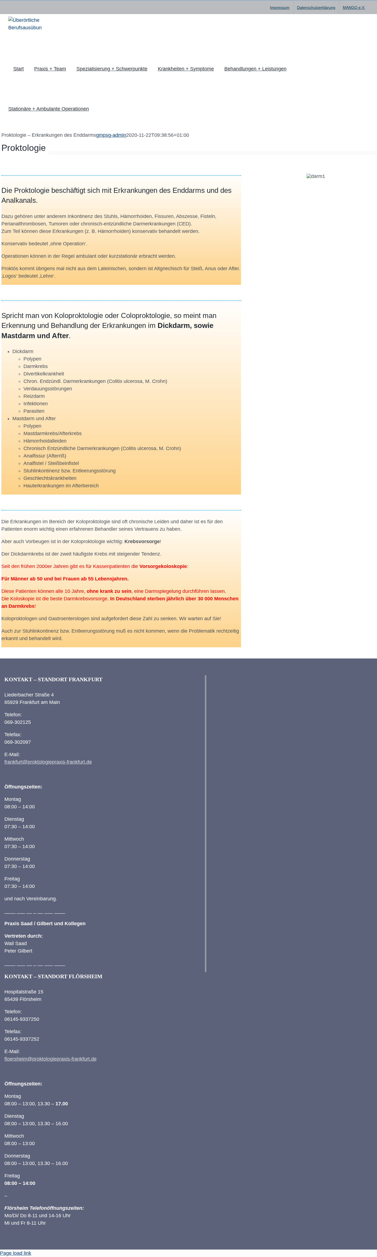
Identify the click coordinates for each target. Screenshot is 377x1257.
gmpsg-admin (111, 135)
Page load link (15, 1253)
